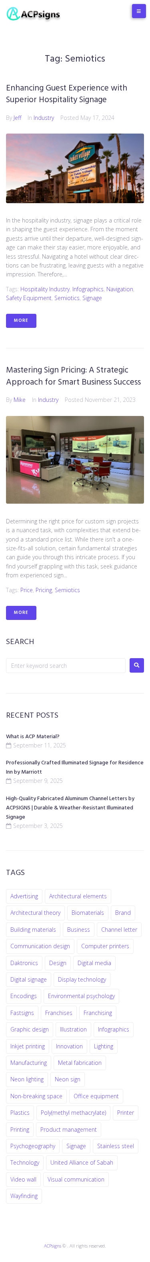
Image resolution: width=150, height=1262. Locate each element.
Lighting (103, 1046)
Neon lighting (27, 1079)
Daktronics (24, 963)
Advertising (24, 896)
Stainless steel (115, 1146)
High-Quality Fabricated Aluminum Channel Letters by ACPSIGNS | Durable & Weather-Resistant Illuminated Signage (70, 808)
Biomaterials (88, 912)
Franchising (98, 1013)
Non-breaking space (36, 1096)
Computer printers (105, 946)
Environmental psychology (81, 996)
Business (78, 929)
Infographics (88, 289)
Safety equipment (29, 298)
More (21, 320)
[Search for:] (66, 665)
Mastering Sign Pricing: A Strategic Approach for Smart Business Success (73, 376)
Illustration (73, 1029)
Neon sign (67, 1079)
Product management (68, 1129)
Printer (125, 1112)
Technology (24, 1162)
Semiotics (67, 298)
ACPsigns (52, 1246)
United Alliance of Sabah (81, 1162)
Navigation (119, 289)
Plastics (20, 1112)
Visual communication (76, 1179)
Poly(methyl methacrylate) (73, 1112)
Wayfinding (24, 1196)
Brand (123, 912)
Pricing (44, 590)
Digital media (94, 963)
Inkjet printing (27, 1046)
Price (26, 590)
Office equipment (96, 1096)
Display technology (82, 979)
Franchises (58, 1013)
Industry (44, 117)
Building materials (33, 929)
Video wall (23, 1179)
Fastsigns (22, 1013)
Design (57, 963)
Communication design (40, 946)
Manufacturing (28, 1062)
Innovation (69, 1046)
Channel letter (119, 929)
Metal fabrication (80, 1062)
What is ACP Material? (33, 736)
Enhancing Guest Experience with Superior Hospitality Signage (66, 94)
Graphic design (29, 1029)
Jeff (17, 117)
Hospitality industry (45, 289)
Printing (19, 1129)
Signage (92, 298)
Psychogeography (32, 1146)
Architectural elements (78, 896)
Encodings (23, 996)
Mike (20, 400)
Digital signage (28, 979)
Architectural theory (35, 912)
